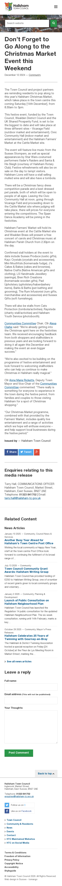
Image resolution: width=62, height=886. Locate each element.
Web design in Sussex (15, 879)
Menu (55, 6)
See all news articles (19, 661)
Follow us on (18, 805)
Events (10, 832)
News (9, 828)
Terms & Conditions (15, 853)
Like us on (20, 811)
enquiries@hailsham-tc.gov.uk (19, 797)
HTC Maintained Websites (21, 839)
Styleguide (10, 871)
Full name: (11, 681)
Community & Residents (20, 824)
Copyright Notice (14, 864)
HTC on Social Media (18, 843)
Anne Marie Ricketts (21, 380)
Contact (11, 835)
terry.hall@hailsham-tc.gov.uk (23, 498)
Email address (28, 694)
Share (13, 452)
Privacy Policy (12, 860)
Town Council (14, 820)
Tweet (27, 452)
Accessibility (11, 867)
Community (35, 75)
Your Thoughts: (14, 708)
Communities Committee (20, 323)
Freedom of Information (17, 856)
